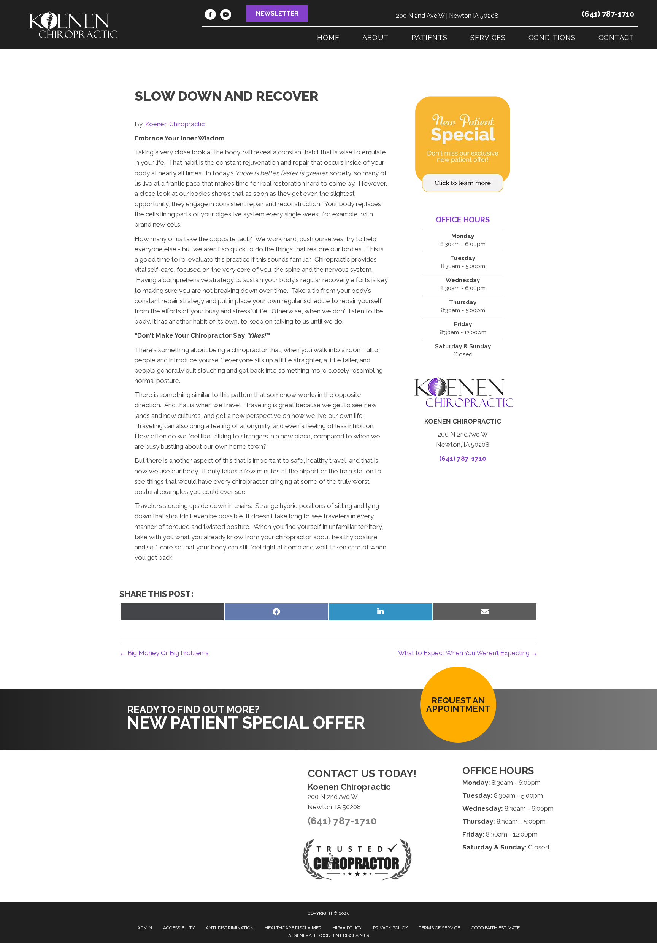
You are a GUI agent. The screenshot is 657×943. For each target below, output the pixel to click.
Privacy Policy (390, 927)
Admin (144, 927)
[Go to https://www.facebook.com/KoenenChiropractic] (210, 15)
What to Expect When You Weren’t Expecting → (468, 653)
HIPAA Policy (347, 927)
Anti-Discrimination (230, 927)
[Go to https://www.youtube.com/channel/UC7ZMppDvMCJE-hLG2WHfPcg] (225, 15)
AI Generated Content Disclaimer (329, 935)
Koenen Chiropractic (175, 124)
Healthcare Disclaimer (293, 927)
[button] (277, 13)
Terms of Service (439, 927)
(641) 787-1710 (608, 14)
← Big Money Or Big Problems (164, 653)
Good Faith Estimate (495, 927)
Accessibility (179, 927)
